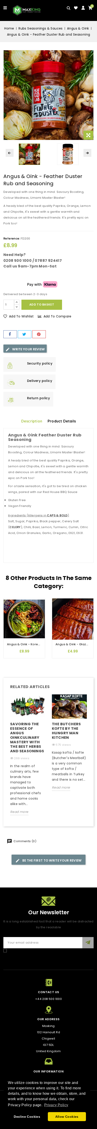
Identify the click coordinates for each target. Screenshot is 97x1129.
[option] (27, 758)
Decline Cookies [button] (27, 1116)
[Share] (10, 334)
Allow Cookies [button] (67, 1116)
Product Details (62, 421)
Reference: (11, 238)
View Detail (9, 629)
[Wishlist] (75, 7)
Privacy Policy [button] (56, 1105)
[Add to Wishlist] (9, 602)
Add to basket (41, 304)
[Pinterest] (39, 334)
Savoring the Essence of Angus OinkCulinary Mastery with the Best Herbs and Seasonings (27, 737)
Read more (19, 812)
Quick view (9, 620)
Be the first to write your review (51, 860)
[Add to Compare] (9, 611)
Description (31, 421)
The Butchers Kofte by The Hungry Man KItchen (66, 730)
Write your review (28, 349)
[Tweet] (24, 334)
